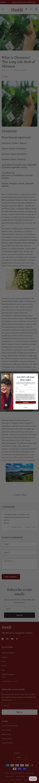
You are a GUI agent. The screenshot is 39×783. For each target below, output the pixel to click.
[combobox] (17, 391)
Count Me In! (25, 402)
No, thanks (26, 407)
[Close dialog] (37, 375)
